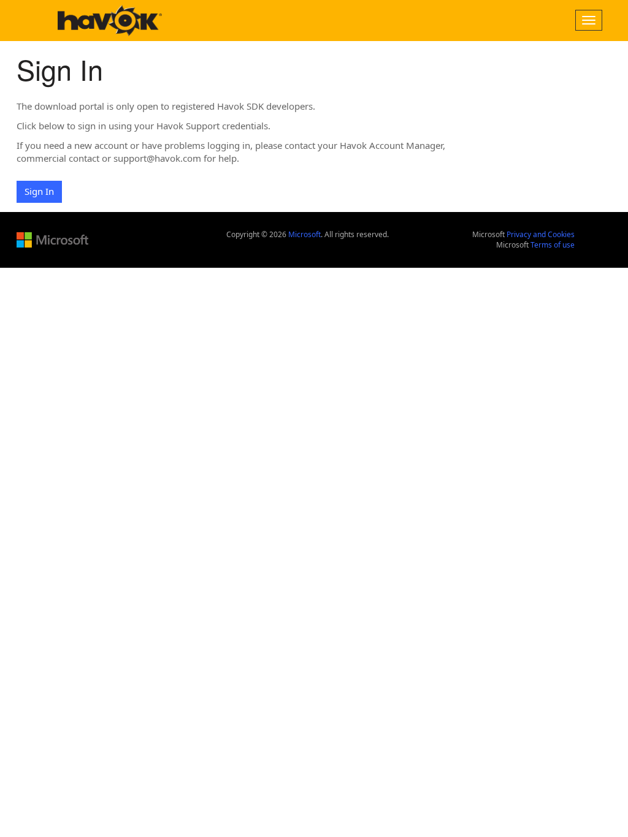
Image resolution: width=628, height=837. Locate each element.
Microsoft (304, 234)
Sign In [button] (39, 191)
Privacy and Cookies (541, 234)
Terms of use (552, 245)
